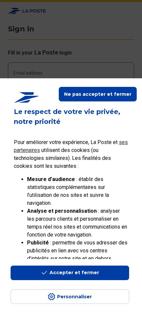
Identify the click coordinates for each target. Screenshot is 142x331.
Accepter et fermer (74, 273)
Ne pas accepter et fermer (97, 94)
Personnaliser (74, 297)
